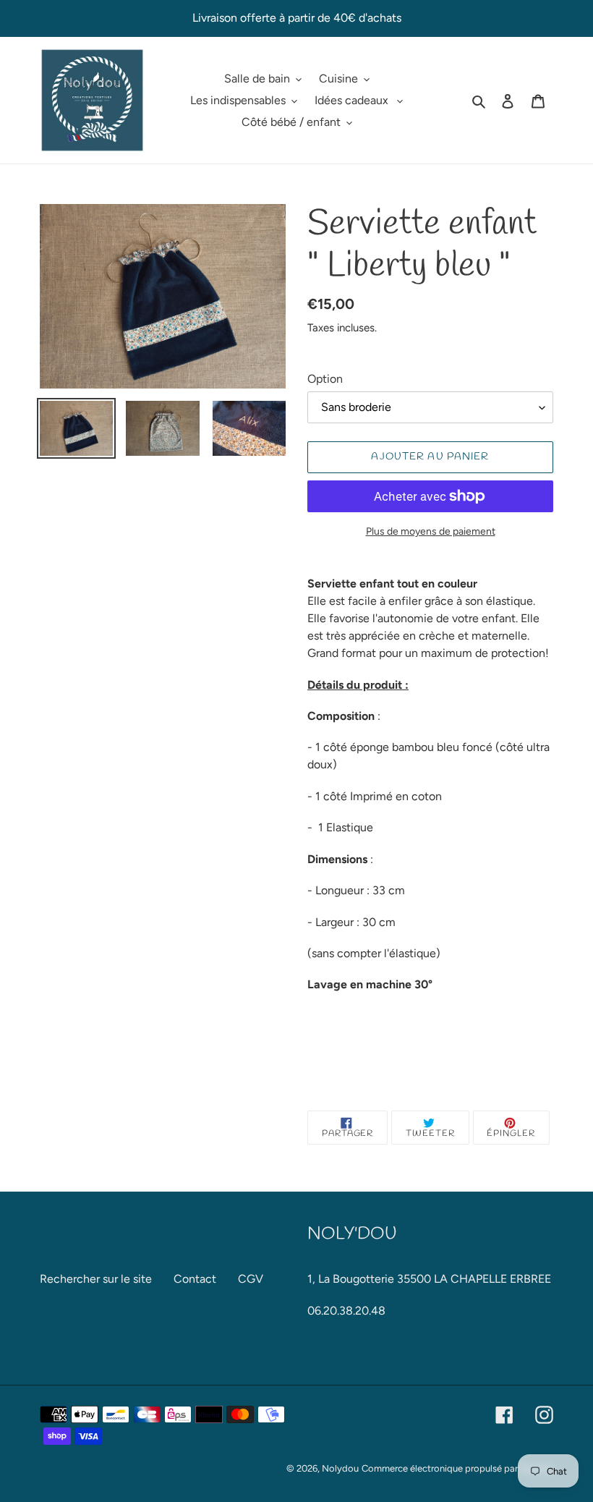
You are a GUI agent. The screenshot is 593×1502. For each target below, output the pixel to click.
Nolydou (340, 1468)
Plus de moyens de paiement (430, 531)
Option (325, 379)
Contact (195, 1279)
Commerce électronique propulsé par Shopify (457, 1468)
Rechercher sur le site (96, 1279)
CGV (250, 1279)
